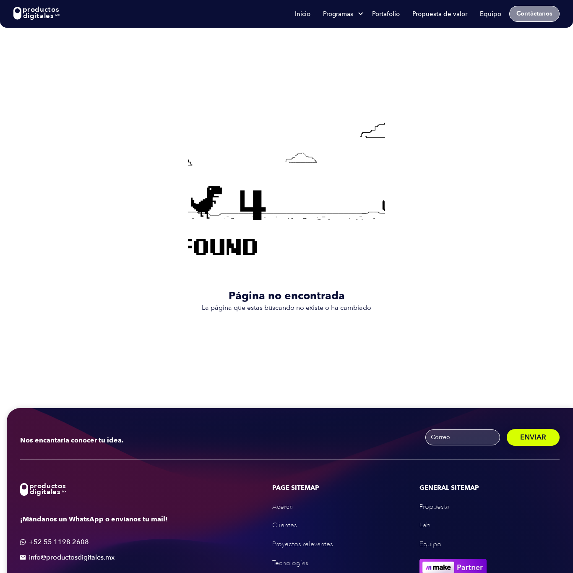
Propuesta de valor (439, 14)
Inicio (302, 14)
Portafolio (386, 14)
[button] (341, 13)
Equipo (490, 14)
